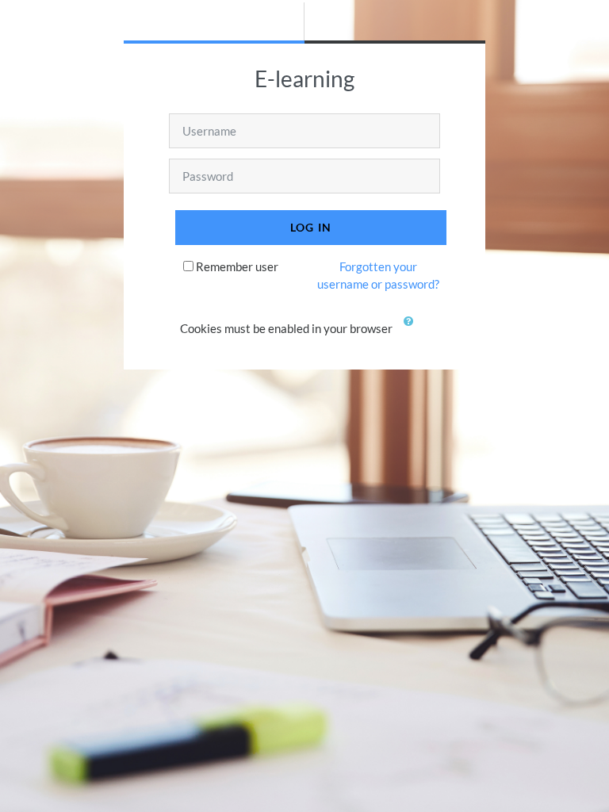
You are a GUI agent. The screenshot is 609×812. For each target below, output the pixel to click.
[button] (412, 329)
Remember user (237, 266)
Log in (311, 227)
